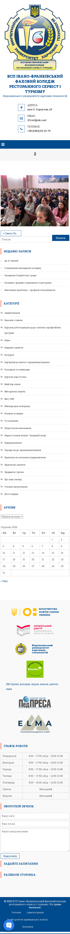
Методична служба (14, 391)
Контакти (27, 926)
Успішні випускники (16, 486)
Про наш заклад (13, 479)
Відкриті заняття (13, 347)
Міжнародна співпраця (17, 406)
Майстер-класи (12, 384)
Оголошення (11, 420)
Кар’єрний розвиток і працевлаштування (26, 362)
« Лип (4, 581)
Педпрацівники (13, 442)
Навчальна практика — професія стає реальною (29, 290)
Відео (7, 340)
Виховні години (13, 320)
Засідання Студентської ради (20, 275)
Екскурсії (9, 355)
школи (44, 684)
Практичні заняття (14, 464)
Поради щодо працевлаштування (22, 450)
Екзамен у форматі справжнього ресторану (27, 282)
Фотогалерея (11, 494)
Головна (16, 912)
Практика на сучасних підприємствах (25, 457)
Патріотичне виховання (17, 428)
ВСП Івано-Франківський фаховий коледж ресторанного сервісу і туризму (35, 84)
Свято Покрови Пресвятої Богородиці (13, 233)
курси (35, 684)
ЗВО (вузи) (12, 684)
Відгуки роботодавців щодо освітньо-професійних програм (32, 330)
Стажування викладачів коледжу (22, 268)
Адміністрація (12, 312)
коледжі (25, 684)
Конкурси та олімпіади (17, 369)
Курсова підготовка (15, 376)
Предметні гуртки (14, 472)
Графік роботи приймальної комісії (27, 919)
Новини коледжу (13, 413)
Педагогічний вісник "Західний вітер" (25, 435)
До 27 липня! (11, 260)
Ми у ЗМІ (9, 398)
